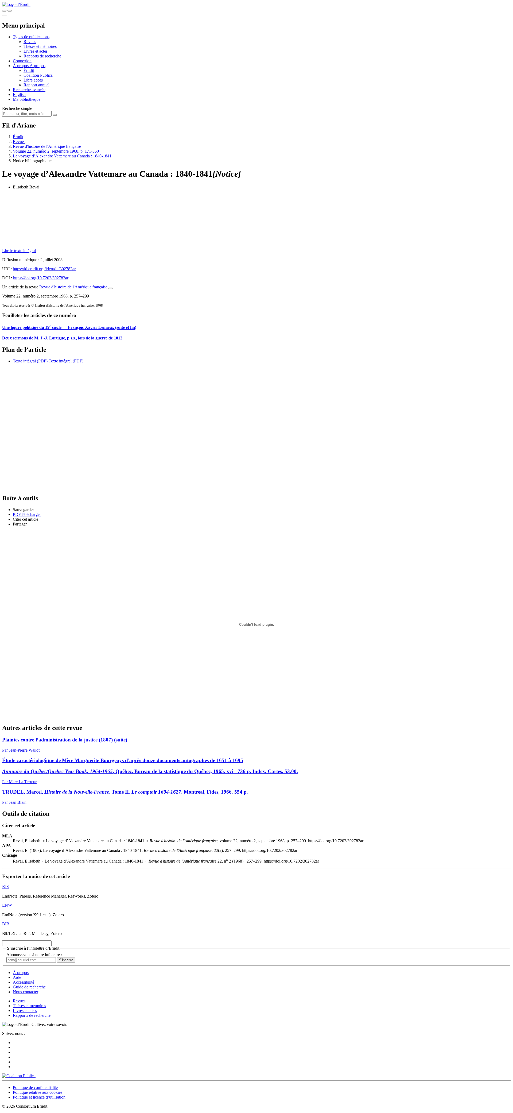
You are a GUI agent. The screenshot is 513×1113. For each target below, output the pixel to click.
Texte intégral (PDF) (30, 361)
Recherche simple (17, 108)
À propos (37, 65)
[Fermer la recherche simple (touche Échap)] (9, 10)
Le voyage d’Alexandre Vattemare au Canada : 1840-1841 (62, 156)
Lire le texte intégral (19, 250)
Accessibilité (23, 982)
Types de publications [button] (31, 36)
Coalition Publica (38, 75)
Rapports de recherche (42, 56)
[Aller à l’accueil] (16, 4)
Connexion (22, 61)
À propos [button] (21, 65)
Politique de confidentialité (35, 1087)
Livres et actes (36, 51)
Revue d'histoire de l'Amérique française (47, 146)
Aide (17, 977)
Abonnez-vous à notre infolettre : (34, 954)
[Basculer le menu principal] (4, 15)
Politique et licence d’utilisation (39, 1097)
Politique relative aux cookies (37, 1092)
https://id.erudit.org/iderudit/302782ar (44, 268)
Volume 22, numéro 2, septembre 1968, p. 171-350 (56, 151)
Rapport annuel (36, 85)
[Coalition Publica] (19, 1075)
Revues (30, 41)
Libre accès (33, 80)
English (19, 94)
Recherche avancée (29, 89)
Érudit (29, 70)
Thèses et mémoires (40, 46)
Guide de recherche (29, 987)
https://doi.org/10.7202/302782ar (40, 278)
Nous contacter (25, 992)
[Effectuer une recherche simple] (4, 10)
